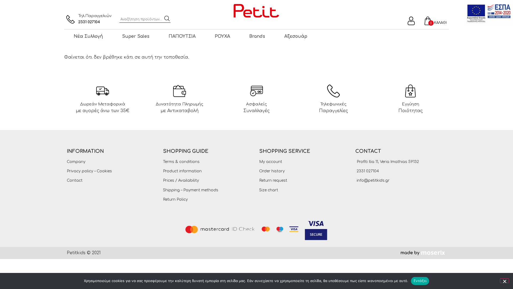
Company (76, 162)
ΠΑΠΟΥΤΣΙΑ (182, 36)
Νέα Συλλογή (88, 36)
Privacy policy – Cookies (89, 171)
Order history (272, 171)
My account (270, 162)
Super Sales (135, 36)
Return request (273, 180)
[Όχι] (504, 280)
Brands (257, 36)
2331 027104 (89, 22)
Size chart (268, 190)
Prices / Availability (181, 180)
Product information (182, 171)
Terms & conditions (181, 162)
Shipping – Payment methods (190, 190)
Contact (75, 180)
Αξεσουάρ (295, 36)
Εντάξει (420, 281)
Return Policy (175, 199)
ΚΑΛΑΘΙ (440, 23)
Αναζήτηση (167, 18)
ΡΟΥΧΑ (222, 36)
